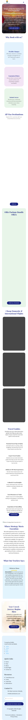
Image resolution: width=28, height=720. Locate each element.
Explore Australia (11, 238)
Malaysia (7, 152)
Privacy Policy (14, 716)
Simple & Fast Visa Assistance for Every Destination (14, 9)
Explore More (14, 28)
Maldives (7, 139)
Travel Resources (10, 677)
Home (7, 662)
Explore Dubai (10, 287)
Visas (7, 664)
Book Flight (8, 667)
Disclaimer (19, 715)
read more (10, 246)
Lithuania (7, 176)
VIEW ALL (14, 204)
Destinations (9, 683)
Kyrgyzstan (8, 195)
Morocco (7, 127)
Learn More (14, 514)
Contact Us (14, 626)
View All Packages (14, 303)
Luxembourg (8, 164)
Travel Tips (8, 681)
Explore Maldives (11, 270)
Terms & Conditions (10, 715)
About (7, 665)
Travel (7, 679)
